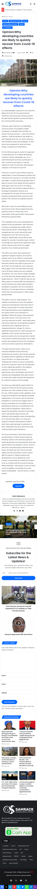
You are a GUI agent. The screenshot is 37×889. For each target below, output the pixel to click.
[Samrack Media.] (13, 3)
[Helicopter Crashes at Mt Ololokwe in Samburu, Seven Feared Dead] (10, 751)
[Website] (14, 511)
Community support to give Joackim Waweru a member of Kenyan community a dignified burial (27, 787)
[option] (18, 527)
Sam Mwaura (7, 52)
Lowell (16, 852)
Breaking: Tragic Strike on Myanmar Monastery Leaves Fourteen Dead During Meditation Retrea (18, 532)
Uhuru (4, 863)
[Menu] (3, 4)
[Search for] (34, 4)
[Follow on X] (12, 52)
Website (4, 693)
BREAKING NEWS (15, 21)
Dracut (13, 846)
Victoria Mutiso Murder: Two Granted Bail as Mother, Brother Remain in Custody (26, 762)
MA (22, 852)
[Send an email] (13, 52)
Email (4, 684)
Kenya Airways (7, 852)
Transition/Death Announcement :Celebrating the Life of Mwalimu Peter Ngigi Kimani (27, 735)
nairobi (23, 856)
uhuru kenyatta (13, 863)
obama (30, 856)
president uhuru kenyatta (10, 859)
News (22, 24)
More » (23, 507)
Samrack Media (26, 875)
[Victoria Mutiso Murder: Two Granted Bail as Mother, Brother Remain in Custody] (27, 751)
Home (5, 16)
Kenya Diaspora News (10, 24)
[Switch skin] (31, 4)
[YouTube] (23, 511)
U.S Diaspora (7, 27)
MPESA (16, 856)
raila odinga (23, 859)
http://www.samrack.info (10, 849)
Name (4, 675)
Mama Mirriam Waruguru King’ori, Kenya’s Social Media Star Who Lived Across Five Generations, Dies (10, 736)
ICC (21, 849)
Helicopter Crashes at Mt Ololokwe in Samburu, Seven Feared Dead (9, 761)
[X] (17, 511)
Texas (31, 859)
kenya (26, 849)
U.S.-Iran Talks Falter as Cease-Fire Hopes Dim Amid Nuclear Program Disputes (9, 785)
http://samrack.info (23, 846)
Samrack (9, 875)
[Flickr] (20, 511)
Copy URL (18, 486)
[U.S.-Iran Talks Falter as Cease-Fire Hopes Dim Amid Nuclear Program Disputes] (10, 775)
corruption (6, 846)
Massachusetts (7, 856)
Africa (10, 16)
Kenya (25, 21)
